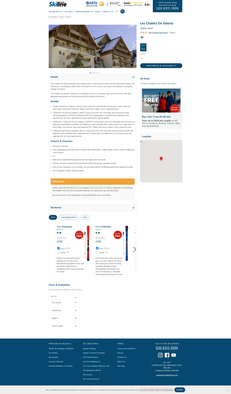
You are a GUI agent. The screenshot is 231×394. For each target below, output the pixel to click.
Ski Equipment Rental (92, 370)
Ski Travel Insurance (91, 379)
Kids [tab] (85, 217)
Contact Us (107, 11)
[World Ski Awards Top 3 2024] (102, 6)
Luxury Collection (56, 361)
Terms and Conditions (126, 348)
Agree (179, 389)
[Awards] (114, 6)
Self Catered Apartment (158, 32)
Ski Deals (68, 11)
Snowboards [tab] (69, 217)
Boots (65, 248)
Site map (121, 366)
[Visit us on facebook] (167, 355)
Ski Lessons (88, 374)
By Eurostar (53, 357)
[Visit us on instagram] (160, 355)
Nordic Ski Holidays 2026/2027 (61, 348)
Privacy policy (168, 390)
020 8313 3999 (167, 8)
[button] (133, 45)
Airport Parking (89, 348)
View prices (161, 65)
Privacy (120, 353)
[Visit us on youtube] (173, 355)
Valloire (68, 17)
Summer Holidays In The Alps (61, 366)
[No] (228, 390)
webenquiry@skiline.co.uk (167, 375)
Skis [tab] (53, 217)
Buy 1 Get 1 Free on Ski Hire (156, 117)
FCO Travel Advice (90, 357)
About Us (121, 361)
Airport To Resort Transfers (94, 353)
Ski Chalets (53, 353)
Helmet (65, 253)
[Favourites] (117, 12)
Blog (97, 11)
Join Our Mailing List (91, 361)
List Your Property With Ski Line (96, 366)
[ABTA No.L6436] (92, 6)
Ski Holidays (54, 11)
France (61, 17)
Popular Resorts (83, 11)
